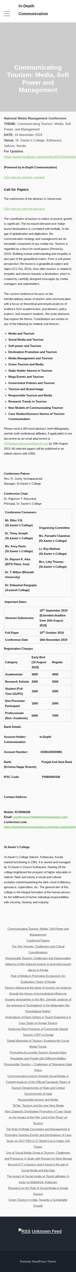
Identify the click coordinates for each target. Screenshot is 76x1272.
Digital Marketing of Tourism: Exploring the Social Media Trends (38, 1043)
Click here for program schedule (24, 177)
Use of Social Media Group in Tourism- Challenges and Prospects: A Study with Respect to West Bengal (38, 1155)
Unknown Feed (47, 1231)
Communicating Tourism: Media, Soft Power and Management (38, 931)
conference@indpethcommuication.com (40, 817)
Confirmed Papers (38, 940)
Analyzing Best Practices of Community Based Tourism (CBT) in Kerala (38, 1031)
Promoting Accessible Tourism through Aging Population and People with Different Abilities (38, 1055)
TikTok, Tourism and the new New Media (38, 1105)
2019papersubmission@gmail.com (26, 443)
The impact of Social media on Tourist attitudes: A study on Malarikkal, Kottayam (38, 1179)
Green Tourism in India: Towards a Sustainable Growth (38, 1202)
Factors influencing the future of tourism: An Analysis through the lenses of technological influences (38, 990)
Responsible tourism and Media (38, 1099)
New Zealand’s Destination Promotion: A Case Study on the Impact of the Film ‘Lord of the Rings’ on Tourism (38, 1117)
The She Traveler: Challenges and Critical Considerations (38, 949)
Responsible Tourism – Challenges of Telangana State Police (38, 1067)
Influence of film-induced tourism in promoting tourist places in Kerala (38, 967)
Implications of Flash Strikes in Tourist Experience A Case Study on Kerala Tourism (38, 1020)
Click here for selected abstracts (24, 208)
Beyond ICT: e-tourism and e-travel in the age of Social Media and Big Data (38, 1167)
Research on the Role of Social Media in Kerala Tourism (38, 1191)
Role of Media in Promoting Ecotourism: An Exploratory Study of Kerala (38, 978)
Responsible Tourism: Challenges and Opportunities (38, 958)
